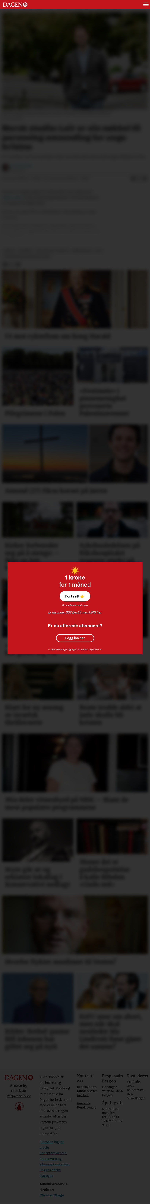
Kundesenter (86, 1107)
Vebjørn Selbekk (19, 1096)
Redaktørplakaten (53, 1153)
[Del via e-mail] (145, 178)
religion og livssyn (52, 250)
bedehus (25, 250)
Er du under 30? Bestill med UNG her (75, 612)
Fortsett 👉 (75, 596)
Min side (83, 1103)
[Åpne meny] (146, 5)
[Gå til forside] (15, 4)
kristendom (81, 250)
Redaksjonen (86, 1087)
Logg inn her (75, 638)
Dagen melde (12, 197)
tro (99, 250)
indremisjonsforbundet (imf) (27, 256)
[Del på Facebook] (133, 178)
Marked (83, 1095)
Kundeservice (87, 1091)
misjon (9, 250)
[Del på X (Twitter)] (139, 178)
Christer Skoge (52, 1195)
